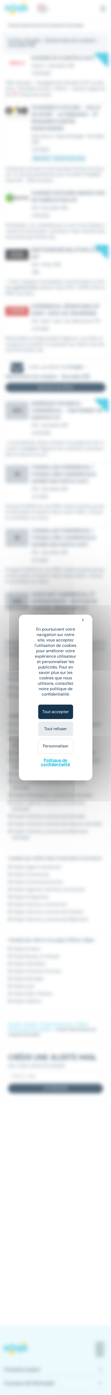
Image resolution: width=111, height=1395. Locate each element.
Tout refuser (55, 728)
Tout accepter (55, 711)
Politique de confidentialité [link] (55, 762)
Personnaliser (55, 746)
